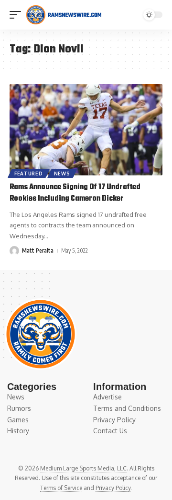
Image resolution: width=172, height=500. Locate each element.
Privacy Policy (113, 487)
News (62, 173)
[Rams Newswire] (63, 15)
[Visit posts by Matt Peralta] (14, 250)
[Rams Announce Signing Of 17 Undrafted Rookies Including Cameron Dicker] (86, 129)
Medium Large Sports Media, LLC (83, 468)
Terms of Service (61, 487)
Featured (28, 173)
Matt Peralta (38, 250)
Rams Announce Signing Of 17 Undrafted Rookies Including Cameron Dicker (75, 193)
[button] (18, 15)
